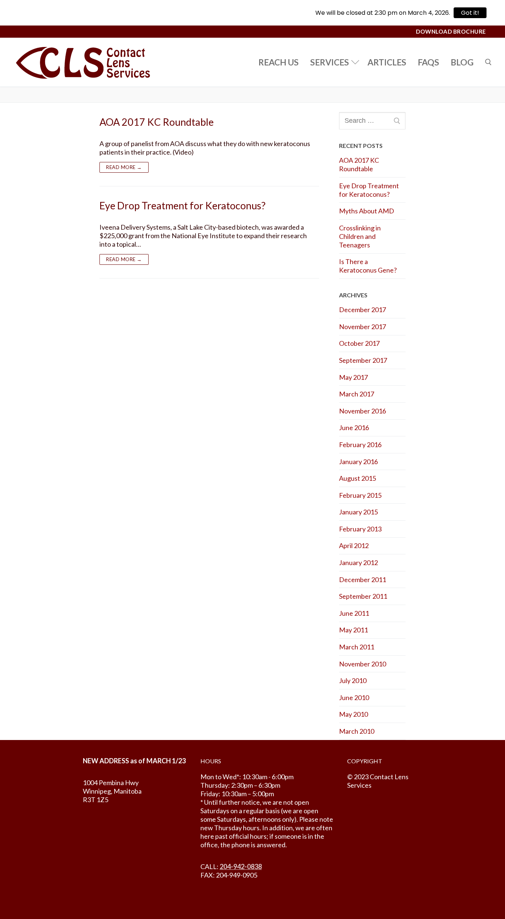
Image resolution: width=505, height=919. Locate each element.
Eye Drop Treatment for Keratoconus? (182, 206)
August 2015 (357, 478)
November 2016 (362, 411)
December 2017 (362, 309)
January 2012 (358, 562)
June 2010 (354, 697)
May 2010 (353, 714)
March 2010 (356, 731)
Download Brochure (451, 31)
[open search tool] (488, 62)
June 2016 (354, 427)
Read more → (124, 167)
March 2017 (356, 394)
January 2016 (358, 461)
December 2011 (362, 579)
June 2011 (354, 613)
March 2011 (356, 647)
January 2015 (358, 512)
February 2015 (360, 495)
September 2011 (363, 596)
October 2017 (359, 343)
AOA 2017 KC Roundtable (156, 122)
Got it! (470, 13)
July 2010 (352, 680)
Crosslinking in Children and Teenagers (360, 236)
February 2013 (360, 529)
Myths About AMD (366, 211)
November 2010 (362, 664)
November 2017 (362, 326)
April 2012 (354, 545)
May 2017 (353, 377)
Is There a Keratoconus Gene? (368, 265)
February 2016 (360, 444)
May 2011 (353, 630)
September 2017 (363, 360)
